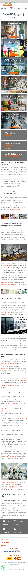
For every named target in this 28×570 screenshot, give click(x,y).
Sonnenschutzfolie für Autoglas (8, 363)
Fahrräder (3, 377)
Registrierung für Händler (6, 567)
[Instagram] (11, 8)
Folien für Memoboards (12, 403)
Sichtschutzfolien (14, 337)
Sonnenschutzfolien (13, 310)
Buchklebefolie (13, 423)
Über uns (23, 567)
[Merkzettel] (18, 8)
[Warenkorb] (25, 8)
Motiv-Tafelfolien (5, 282)
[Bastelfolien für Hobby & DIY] (14, 84)
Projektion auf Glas (20, 443)
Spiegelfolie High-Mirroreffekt (8, 284)
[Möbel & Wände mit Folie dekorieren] (14, 102)
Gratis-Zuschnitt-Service (17, 209)
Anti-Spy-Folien (11, 456)
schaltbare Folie (17, 340)
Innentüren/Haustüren (6, 378)
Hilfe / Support (17, 567)
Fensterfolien (10, 265)
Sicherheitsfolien (5, 312)
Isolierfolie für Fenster (6, 343)
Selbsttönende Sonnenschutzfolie (9, 482)
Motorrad (11, 377)
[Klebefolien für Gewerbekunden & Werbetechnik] (14, 120)
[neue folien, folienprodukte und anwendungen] (14, 135)
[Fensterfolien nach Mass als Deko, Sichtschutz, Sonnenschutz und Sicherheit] (14, 30)
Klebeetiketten (22, 380)
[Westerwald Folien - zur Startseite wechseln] (7, 4)
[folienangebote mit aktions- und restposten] (14, 145)
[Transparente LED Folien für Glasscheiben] (14, 48)
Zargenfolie (5, 411)
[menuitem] (4, 8)
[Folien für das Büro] (14, 66)
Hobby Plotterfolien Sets (13, 274)
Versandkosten (22, 562)
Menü (5, 8)
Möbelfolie (3, 408)
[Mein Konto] (22, 8)
